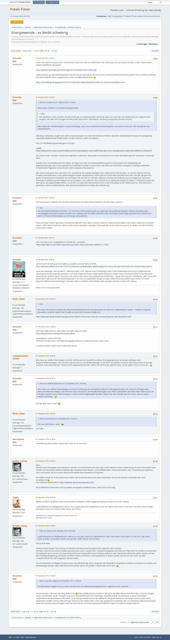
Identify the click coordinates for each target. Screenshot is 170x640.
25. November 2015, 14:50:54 (46, 327)
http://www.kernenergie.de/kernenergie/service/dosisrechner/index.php (66, 70)
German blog (117, 16)
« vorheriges (141, 44)
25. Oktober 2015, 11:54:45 (45, 97)
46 (36, 51)
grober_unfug (19, 460)
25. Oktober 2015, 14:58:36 (45, 260)
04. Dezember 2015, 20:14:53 (45, 461)
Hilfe (136, 637)
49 (45, 51)
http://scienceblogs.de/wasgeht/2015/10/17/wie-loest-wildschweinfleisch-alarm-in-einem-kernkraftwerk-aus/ (80, 82)
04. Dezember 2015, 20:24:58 (45, 497)
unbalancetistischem (20, 357)
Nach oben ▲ (157, 637)
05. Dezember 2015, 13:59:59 (45, 526)
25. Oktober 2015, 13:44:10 (45, 238)
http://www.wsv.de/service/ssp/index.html (77, 482)
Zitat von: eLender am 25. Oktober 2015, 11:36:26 (57, 102)
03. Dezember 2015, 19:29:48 (45, 356)
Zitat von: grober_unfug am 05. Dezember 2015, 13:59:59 (60, 581)
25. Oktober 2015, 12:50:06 (45, 198)
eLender (16, 259)
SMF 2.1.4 (11, 637)
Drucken (155, 51)
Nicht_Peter (18, 299)
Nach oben (15, 612)
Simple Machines (30, 637)
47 (39, 51)
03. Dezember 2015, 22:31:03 (45, 414)
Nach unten (16, 51)
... (34, 51)
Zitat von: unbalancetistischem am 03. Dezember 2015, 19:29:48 (63, 383)
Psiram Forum (20, 9)
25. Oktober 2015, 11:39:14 (45, 58)
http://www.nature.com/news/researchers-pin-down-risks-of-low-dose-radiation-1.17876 (72, 244)
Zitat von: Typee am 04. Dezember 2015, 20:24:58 (57, 531)
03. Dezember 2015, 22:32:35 (45, 439)
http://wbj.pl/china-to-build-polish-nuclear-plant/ (55, 333)
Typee (15, 497)
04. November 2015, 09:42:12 (46, 299)
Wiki (109, 16)
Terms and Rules (144, 637)
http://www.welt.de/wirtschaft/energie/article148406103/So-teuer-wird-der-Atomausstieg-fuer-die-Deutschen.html (83, 316)
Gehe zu (123, 622)
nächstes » (153, 44)
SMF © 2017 (20, 637)
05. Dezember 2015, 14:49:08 (45, 576)
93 (53, 51)
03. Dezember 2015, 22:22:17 (45, 378)
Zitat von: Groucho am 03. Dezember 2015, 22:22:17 (58, 419)
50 (48, 51)
